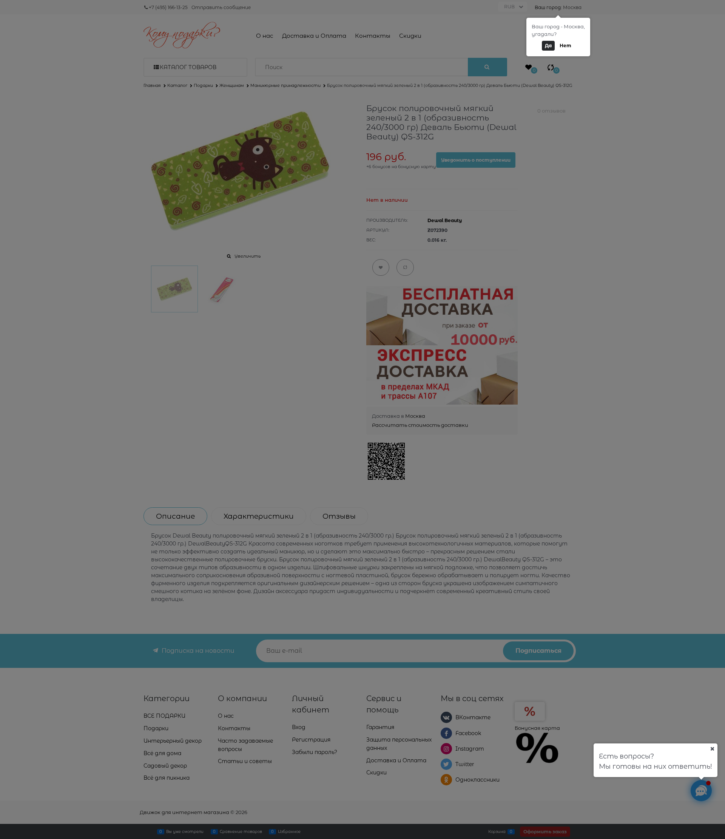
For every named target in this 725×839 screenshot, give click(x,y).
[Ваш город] (712, 748)
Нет (565, 45)
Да (548, 45)
